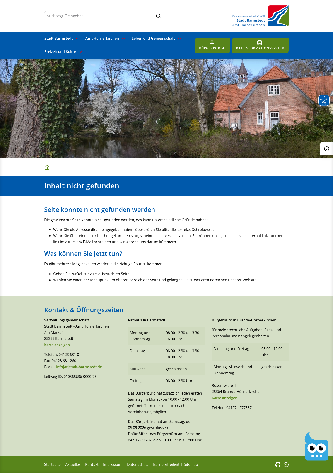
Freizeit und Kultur (60, 51)
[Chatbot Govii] (316, 446)
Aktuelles (73, 464)
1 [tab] (47, 142)
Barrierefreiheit (166, 464)
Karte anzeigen (57, 344)
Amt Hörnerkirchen (102, 38)
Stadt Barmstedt (58, 38)
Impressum (113, 464)
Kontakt (92, 464)
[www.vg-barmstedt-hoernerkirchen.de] (47, 167)
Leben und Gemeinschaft (153, 38)
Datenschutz (138, 464)
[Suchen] (158, 16)
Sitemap (191, 464)
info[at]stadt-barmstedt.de (79, 366)
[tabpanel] (166, 108)
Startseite (52, 464)
